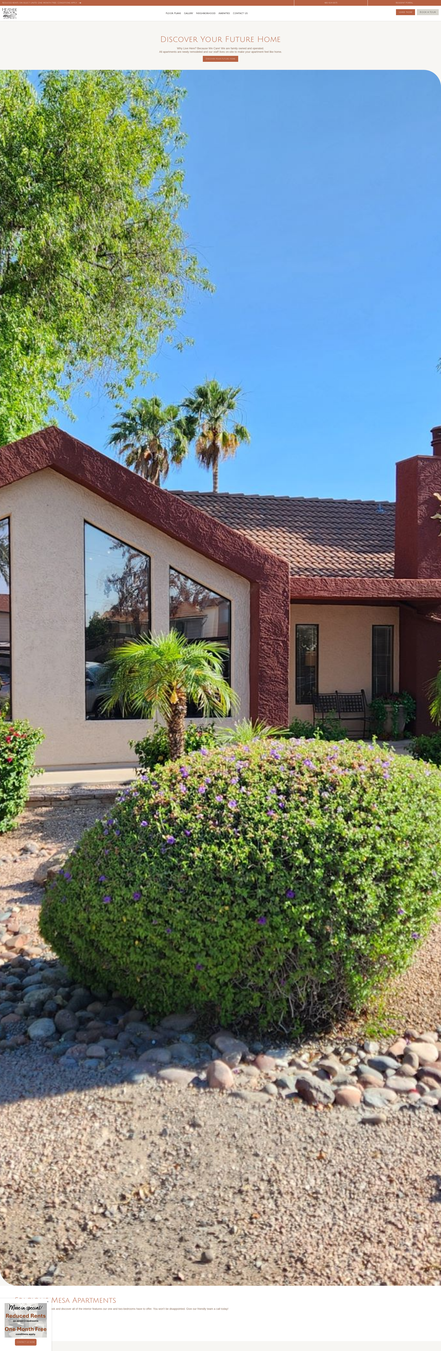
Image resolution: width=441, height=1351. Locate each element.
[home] (9, 13)
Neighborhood (206, 13)
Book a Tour (428, 12)
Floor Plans (173, 13)
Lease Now (405, 12)
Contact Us (240, 13)
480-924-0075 (330, 3)
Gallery (188, 13)
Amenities (224, 13)
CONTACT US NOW (26, 1342)
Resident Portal (404, 3)
